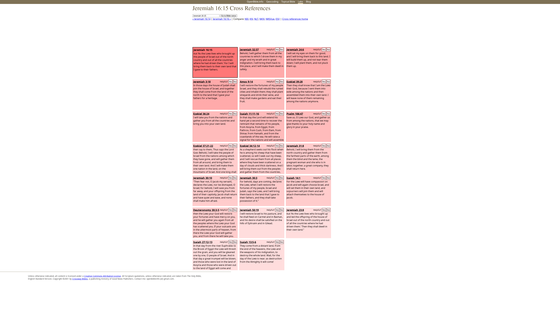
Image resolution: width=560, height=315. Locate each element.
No (281, 49)
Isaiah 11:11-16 (249, 114)
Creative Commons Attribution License (102, 276)
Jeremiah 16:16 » (222, 19)
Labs (300, 1)
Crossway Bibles (80, 278)
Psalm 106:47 (295, 114)
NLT (256, 19)
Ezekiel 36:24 (201, 114)
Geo (272, 1)
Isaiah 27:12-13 (202, 242)
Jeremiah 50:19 (249, 210)
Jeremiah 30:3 (248, 178)
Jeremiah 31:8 (295, 146)
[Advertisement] (530, 26)
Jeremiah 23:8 (295, 210)
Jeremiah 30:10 (202, 178)
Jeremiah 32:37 (249, 49)
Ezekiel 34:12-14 (250, 146)
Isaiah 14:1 (293, 178)
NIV (247, 19)
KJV (251, 19)
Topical (288, 1)
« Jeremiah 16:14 (201, 19)
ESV (278, 19)
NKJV (262, 19)
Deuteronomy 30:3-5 (206, 210)
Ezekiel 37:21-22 (203, 146)
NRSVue (270, 19)
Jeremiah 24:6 (295, 49)
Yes (277, 49)
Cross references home (295, 19)
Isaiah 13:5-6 (248, 242)
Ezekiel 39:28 (295, 81)
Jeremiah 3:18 (202, 81)
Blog (308, 1)
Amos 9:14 (246, 81)
